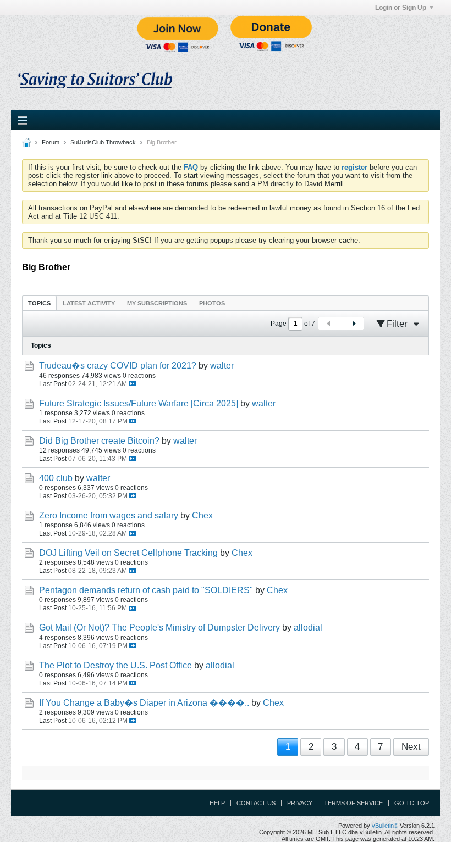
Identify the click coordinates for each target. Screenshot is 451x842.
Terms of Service (353, 803)
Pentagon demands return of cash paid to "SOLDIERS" (146, 590)
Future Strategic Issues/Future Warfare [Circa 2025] (138, 403)
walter (222, 365)
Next (411, 746)
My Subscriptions (157, 303)
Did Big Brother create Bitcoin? (99, 440)
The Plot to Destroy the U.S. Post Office (115, 665)
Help (217, 803)
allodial (308, 627)
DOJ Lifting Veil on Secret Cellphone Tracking (128, 552)
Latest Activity (89, 303)
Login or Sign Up (400, 8)
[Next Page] (354, 323)
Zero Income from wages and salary (108, 515)
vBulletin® (385, 825)
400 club (56, 478)
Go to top (411, 803)
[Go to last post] (132, 383)
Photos (212, 303)
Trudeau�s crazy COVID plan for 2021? (117, 365)
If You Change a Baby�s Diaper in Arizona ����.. (144, 702)
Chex (202, 515)
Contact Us (256, 803)
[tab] (39, 302)
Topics (39, 303)
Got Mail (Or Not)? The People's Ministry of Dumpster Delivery (159, 627)
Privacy (299, 803)
